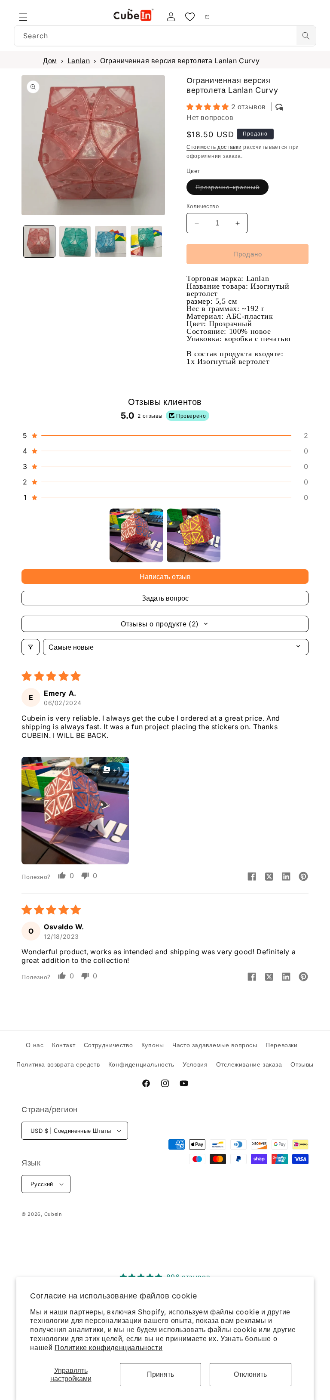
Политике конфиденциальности (108, 1347)
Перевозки (281, 1044)
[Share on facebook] (252, 877)
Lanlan (78, 60)
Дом (50, 60)
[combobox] (165, 36)
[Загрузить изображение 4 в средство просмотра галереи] (146, 241)
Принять (160, 1374)
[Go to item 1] (136, 535)
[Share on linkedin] (286, 877)
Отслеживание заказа (249, 1064)
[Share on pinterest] (303, 877)
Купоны (152, 1044)
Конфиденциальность (141, 1064)
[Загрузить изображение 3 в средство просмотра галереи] (110, 241)
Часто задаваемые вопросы (214, 1044)
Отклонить (250, 1374)
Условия (195, 1064)
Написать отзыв (165, 576)
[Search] (305, 35)
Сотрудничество (108, 1044)
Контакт (63, 1044)
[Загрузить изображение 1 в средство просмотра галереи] (39, 241)
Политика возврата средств (58, 1064)
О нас (34, 1044)
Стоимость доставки (214, 147)
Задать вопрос (165, 598)
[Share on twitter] (269, 877)
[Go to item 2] (193, 535)
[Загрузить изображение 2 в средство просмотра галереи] (75, 241)
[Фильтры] (30, 647)
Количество (202, 206)
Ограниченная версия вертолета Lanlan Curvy (180, 60)
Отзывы (302, 1064)
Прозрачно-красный (232, 189)
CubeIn (53, 1214)
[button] (23, 16)
